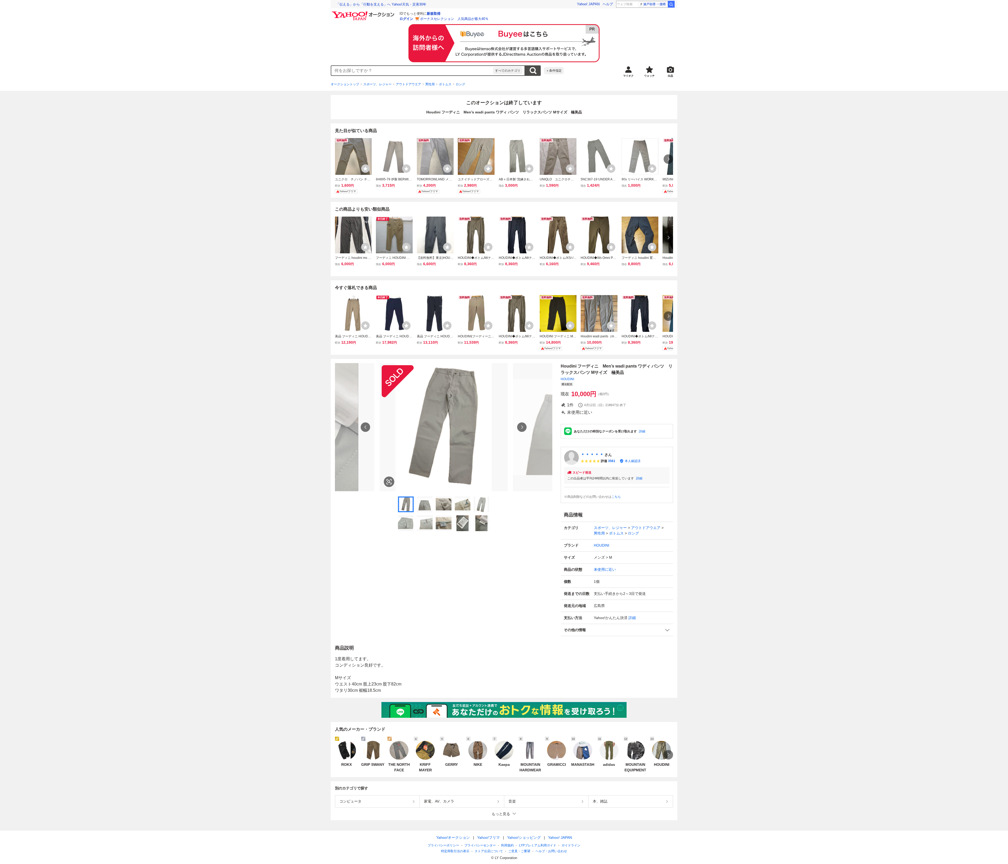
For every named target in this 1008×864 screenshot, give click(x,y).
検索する (533, 70)
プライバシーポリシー (443, 845)
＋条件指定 (554, 70)
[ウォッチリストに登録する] (365, 168)
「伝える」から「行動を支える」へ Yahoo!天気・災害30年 (381, 4)
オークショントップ (345, 84)
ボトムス (445, 84)
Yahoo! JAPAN (588, 4)
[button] (617, 630)
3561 (611, 461)
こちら (616, 497)
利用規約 (507, 845)
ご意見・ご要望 (519, 851)
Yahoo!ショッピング (524, 837)
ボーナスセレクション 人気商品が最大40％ (454, 19)
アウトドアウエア (408, 84)
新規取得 (433, 13)
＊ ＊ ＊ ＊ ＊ (592, 455)
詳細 (642, 431)
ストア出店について (489, 851)
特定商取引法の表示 (455, 851)
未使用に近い (605, 569)
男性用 (430, 84)
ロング (460, 84)
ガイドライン (570, 845)
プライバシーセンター (480, 845)
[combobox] (412, 70)
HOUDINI (567, 379)
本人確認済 (632, 461)
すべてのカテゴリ (507, 70)
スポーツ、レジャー (377, 84)
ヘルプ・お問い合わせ (551, 851)
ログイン (406, 19)
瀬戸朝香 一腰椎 (654, 4)
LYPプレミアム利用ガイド (537, 845)
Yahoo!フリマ (488, 837)
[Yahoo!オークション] (364, 12)
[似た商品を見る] (389, 481)
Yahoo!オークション (453, 837)
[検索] (671, 4)
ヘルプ (608, 4)
